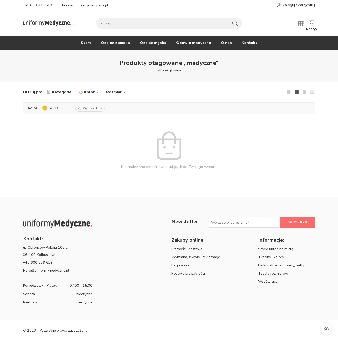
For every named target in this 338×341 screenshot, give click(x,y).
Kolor (89, 92)
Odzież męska (153, 42)
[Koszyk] (311, 23)
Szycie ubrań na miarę (275, 248)
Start (86, 42)
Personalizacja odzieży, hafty (281, 265)
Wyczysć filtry (92, 108)
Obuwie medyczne (193, 42)
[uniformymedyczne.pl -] (47, 23)
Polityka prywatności (188, 273)
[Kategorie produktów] (300, 23)
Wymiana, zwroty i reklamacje (195, 257)
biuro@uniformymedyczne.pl (85, 5)
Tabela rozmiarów (273, 273)
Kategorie (62, 92)
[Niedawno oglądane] (326, 329)
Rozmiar (114, 92)
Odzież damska (115, 42)
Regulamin (180, 265)
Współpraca (268, 281)
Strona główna (169, 70)
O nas (226, 42)
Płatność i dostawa (186, 248)
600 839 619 (41, 5)
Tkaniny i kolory (271, 257)
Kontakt (249, 42)
